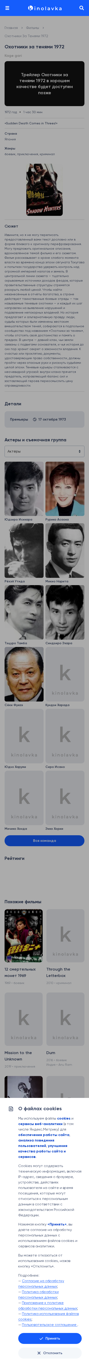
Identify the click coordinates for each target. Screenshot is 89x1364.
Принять (52, 1338)
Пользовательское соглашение (49, 1324)
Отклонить (52, 1353)
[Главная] (44, 8)
